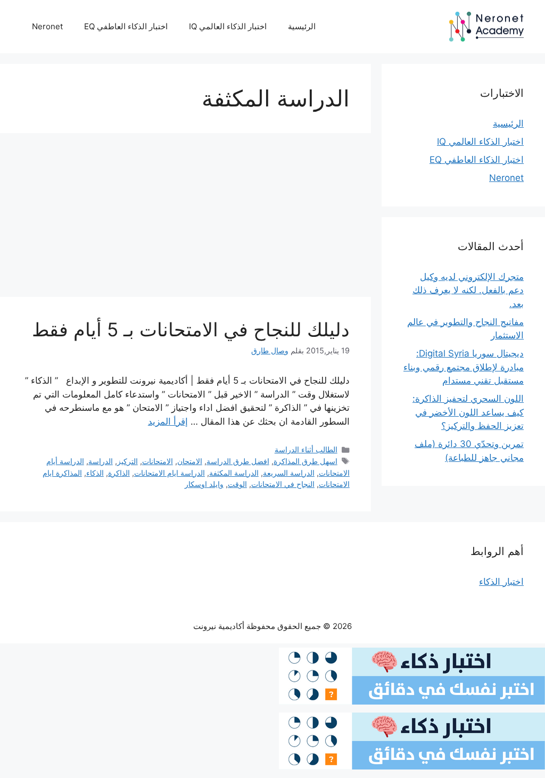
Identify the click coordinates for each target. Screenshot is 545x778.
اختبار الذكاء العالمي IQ (228, 26)
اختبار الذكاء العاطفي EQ (126, 26)
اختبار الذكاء (501, 581)
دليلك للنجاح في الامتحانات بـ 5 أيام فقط (191, 329)
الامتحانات (157, 461)
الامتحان (189, 461)
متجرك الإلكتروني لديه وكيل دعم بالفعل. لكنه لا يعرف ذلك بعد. (468, 290)
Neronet (47, 26)
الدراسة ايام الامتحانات (169, 472)
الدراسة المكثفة (234, 472)
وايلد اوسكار (204, 484)
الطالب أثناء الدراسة (306, 449)
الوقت (237, 484)
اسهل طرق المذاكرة (305, 461)
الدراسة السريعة (289, 472)
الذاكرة (119, 472)
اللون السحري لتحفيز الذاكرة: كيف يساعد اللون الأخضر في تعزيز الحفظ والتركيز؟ (468, 412)
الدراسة (100, 461)
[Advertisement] (185, 218)
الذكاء (95, 472)
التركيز (127, 461)
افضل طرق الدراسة (238, 461)
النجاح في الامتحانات (283, 484)
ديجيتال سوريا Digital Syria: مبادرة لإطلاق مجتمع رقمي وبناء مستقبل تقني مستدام (463, 367)
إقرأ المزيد (168, 421)
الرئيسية (302, 26)
